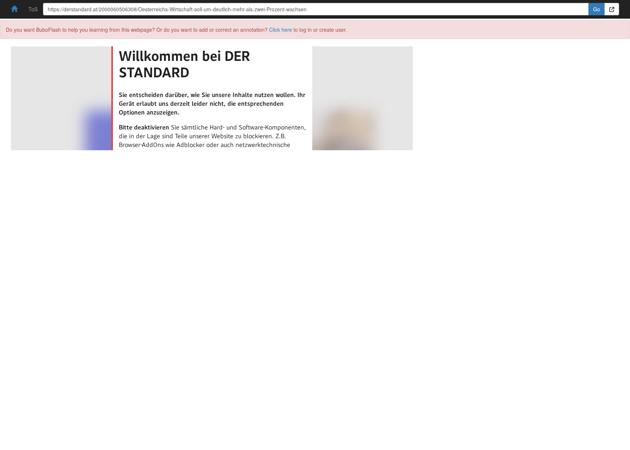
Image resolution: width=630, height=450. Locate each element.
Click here (280, 29)
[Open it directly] (611, 9)
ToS (33, 9)
